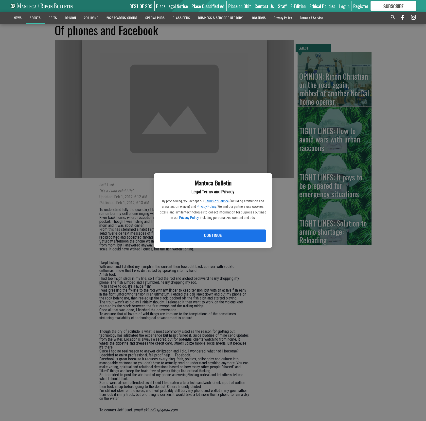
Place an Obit (239, 6)
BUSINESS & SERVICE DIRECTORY (220, 17)
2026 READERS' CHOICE (121, 17)
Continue (213, 235)
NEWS (18, 17)
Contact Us (264, 6)
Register (360, 6)
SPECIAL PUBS (155, 17)
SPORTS (35, 17)
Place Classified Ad (208, 6)
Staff (282, 6)
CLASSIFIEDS (181, 17)
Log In (344, 6)
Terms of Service (217, 201)
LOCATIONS (258, 17)
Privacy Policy (206, 207)
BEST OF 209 (140, 6)
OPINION (70, 17)
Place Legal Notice (172, 6)
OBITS (53, 17)
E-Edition (298, 6)
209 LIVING (91, 17)
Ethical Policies (322, 6)
